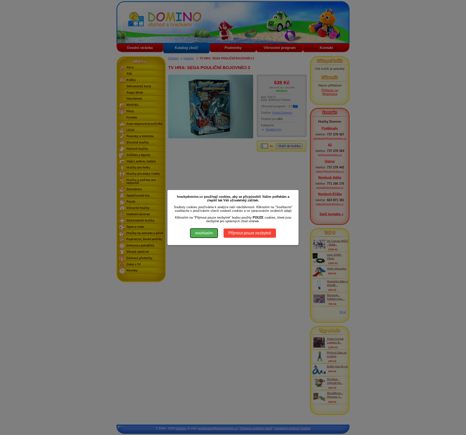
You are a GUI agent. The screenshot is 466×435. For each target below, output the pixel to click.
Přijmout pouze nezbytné (249, 233)
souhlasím (204, 233)
